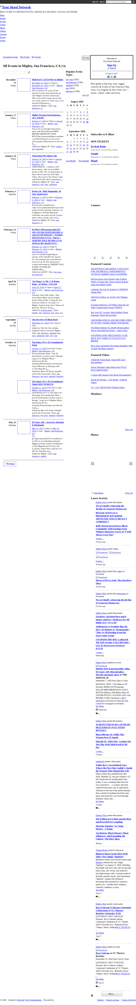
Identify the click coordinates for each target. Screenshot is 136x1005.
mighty (59, 146)
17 (81, 145)
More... (112, 994)
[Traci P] (100, 422)
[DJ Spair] (126, 422)
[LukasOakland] (113, 401)
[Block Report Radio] (100, 408)
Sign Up (95, 2)
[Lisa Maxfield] (94, 408)
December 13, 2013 (40, 83)
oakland (53, 333)
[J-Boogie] (107, 422)
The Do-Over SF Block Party (45, 319)
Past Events (25, 57)
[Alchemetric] (120, 415)
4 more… (100, 538)
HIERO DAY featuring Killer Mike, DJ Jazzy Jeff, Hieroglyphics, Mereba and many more (113, 672)
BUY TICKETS (123, 927)
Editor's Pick (101, 502)
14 (71, 145)
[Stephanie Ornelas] (126, 401)
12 (87, 142)
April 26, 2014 (38, 287)
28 (84, 122)
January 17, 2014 (39, 121)
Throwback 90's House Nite (44, 156)
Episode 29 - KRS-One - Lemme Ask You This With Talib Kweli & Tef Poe (113, 744)
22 (87, 119)
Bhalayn (99, 862)
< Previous (9, 464)
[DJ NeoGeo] (113, 408)
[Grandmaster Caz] (120, 408)
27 (67, 152)
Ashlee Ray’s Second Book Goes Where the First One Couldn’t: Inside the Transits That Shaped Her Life (114, 768)
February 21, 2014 (39, 247)
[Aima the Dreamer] (126, 415)
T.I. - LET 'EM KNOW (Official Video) (108, 387)
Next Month (84, 161)
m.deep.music (46, 310)
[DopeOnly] (94, 401)
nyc (61, 313)
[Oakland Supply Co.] (100, 401)
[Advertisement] (68, 49)
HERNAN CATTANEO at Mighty (47, 79)
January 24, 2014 (39, 159)
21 (71, 148)
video (119, 571)
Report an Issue (112, 1000)
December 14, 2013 (40, 85)
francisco (36, 108)
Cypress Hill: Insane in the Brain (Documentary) (111, 375)
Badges (100, 1000)
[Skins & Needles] (107, 415)
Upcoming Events (10, 57)
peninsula (40, 336)
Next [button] (130, 463)
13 (67, 145)
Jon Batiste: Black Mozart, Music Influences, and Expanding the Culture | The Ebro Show (112, 836)
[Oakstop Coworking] (120, 401)
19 (87, 145)
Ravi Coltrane (103, 953)
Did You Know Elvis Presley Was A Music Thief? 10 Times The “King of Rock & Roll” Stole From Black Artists (110, 282)
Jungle (94, 153)
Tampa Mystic (102, 850)
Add (87, 58)
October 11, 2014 (39, 348)
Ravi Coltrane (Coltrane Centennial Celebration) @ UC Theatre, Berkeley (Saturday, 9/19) (113, 910)
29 (87, 122)
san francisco (37, 274)
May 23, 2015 (38, 428)
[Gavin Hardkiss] (107, 401)
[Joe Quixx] (94, 415)
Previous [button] (92, 463)
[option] (111, 463)
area (46, 184)
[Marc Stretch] (100, 415)
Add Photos (98, 493)
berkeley (60, 376)
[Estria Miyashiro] (113, 415)
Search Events (29, 72)
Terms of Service (129, 1000)
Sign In (102, 2)
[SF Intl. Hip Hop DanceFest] (126, 408)
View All (85, 95)
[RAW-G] (94, 422)
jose (55, 336)
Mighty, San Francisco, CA (43, 351)
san (54, 106)
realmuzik (100, 761)
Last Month (71, 161)
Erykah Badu (98, 146)
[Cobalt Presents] (113, 422)
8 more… (100, 561)
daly (47, 336)
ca (41, 108)
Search (133, 2)
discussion (121, 593)
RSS (92, 996)
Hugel (94, 160)
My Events (36, 57)
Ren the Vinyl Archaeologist (29, 1000)
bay (42, 184)
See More (100, 706)
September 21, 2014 (40, 323)
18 (84, 145)
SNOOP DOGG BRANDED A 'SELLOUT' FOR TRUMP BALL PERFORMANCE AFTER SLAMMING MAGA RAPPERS (110, 271)
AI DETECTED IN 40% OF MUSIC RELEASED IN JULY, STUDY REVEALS (113, 727)
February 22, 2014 (39, 249)
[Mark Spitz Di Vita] (120, 422)
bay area (57, 272)
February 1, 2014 (39, 197)
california (53, 184)
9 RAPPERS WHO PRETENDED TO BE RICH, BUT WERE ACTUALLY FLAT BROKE (109, 338)
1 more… (100, 652)
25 (84, 148)
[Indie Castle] (107, 408)
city (51, 336)
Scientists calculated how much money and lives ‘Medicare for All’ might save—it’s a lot (113, 619)
